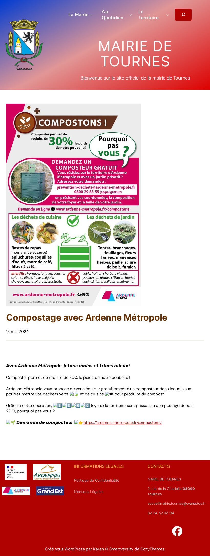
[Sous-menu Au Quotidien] (130, 14)
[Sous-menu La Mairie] (91, 14)
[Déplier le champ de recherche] (183, 15)
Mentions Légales (88, 491)
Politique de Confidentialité (96, 480)
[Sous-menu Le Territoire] (167, 14)
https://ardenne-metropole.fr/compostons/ (122, 422)
